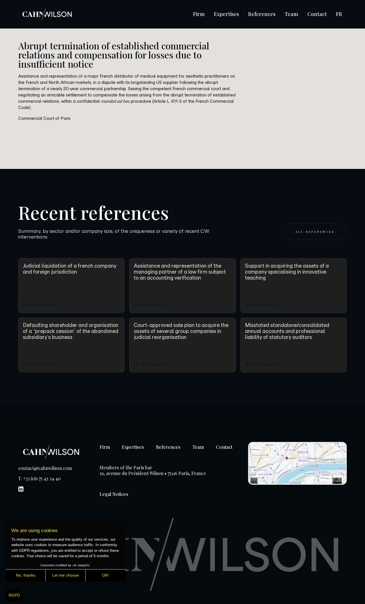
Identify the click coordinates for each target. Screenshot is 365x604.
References (261, 14)
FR (339, 14)
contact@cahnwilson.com (45, 468)
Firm (199, 14)
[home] (47, 14)
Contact (317, 14)
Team (291, 14)
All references (314, 232)
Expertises (226, 14)
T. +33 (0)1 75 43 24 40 (39, 478)
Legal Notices (114, 494)
